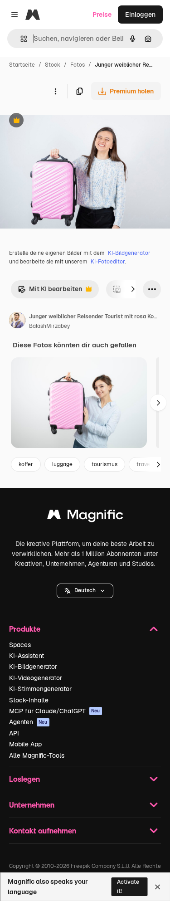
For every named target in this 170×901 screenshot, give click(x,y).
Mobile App (25, 744)
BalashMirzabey (49, 326)
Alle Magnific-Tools (36, 755)
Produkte (24, 628)
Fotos (77, 64)
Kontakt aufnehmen (42, 830)
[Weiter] (133, 289)
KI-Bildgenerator (129, 253)
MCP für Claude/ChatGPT (54, 711)
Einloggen (140, 14)
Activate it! (128, 886)
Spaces (20, 645)
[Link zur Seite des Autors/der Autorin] (17, 321)
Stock (52, 64)
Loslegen (24, 779)
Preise (102, 14)
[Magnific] (85, 517)
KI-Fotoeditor (108, 261)
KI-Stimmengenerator (40, 689)
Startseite (22, 64)
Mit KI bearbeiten (50, 291)
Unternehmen (31, 804)
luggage (62, 464)
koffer (26, 464)
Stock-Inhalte (29, 700)
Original (58, 121)
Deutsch (85, 590)
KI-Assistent (26, 656)
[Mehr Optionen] (55, 91)
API (14, 733)
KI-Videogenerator (35, 678)
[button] (85, 591)
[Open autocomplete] (20, 38)
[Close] (157, 887)
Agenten (28, 722)
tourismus (104, 464)
